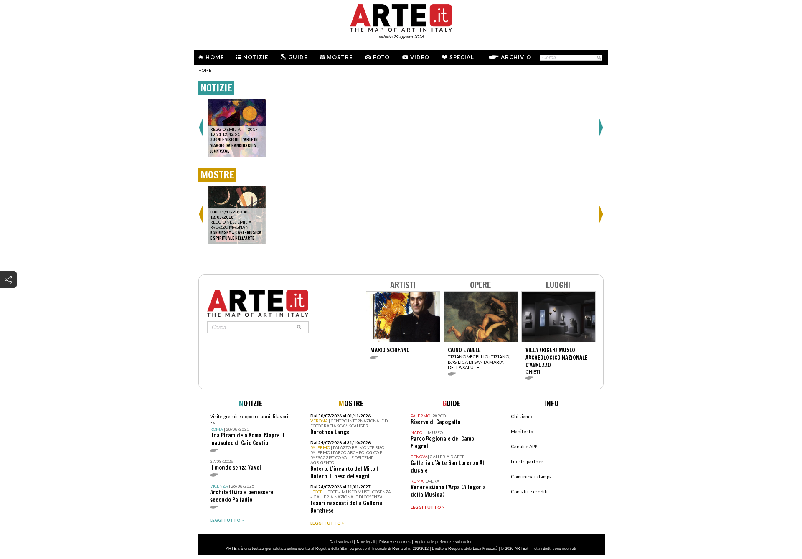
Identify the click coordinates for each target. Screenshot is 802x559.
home (204, 70)
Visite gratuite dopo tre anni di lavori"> (249, 430)
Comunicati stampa (531, 476)
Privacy (385, 542)
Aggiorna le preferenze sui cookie (443, 542)
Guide (297, 57)
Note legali (366, 542)
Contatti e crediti (529, 491)
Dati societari (341, 542)
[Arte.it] (401, 17)
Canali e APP (524, 446)
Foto (381, 57)
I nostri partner (527, 461)
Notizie (255, 57)
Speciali (462, 57)
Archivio (516, 57)
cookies (404, 542)
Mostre (340, 57)
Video (419, 57)
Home (215, 57)
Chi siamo (521, 416)
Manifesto (522, 431)
